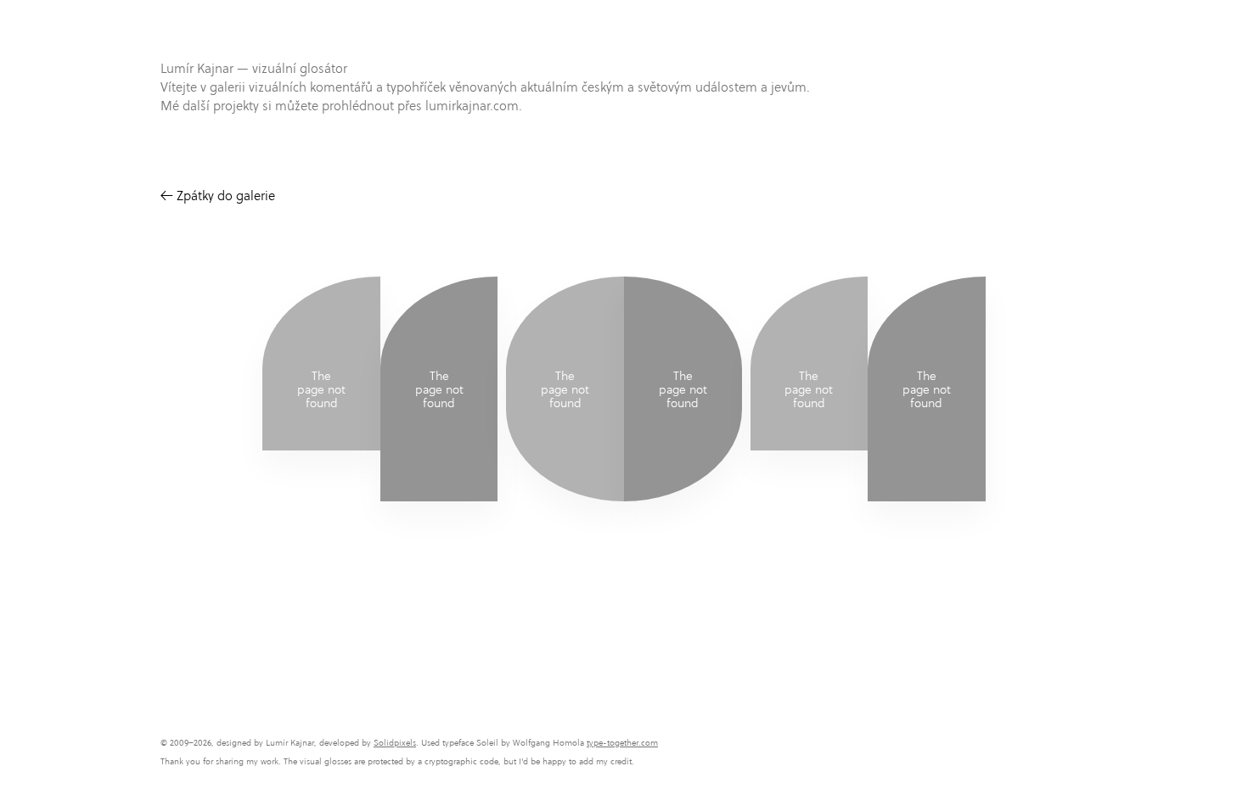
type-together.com (622, 742)
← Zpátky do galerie (217, 195)
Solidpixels (395, 742)
